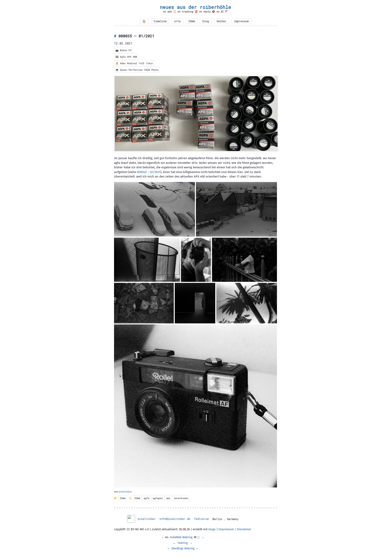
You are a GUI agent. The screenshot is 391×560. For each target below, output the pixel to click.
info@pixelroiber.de (174, 519)
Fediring (183, 543)
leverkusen (181, 498)
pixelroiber (125, 491)
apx (168, 498)
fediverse (201, 519)
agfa (146, 498)
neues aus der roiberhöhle (195, 7)
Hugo (212, 529)
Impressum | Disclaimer (235, 529)
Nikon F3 (125, 50)
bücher (221, 21)
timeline (160, 21)
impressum (241, 21)
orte (177, 21)
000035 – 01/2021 (136, 35)
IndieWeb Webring (181, 537)
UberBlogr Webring (182, 548)
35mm (191, 21)
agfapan (158, 498)
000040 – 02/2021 (148, 172)
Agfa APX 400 (128, 56)
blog (205, 21)
